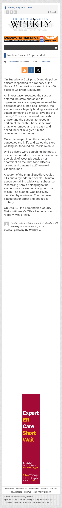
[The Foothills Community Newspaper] (31, 24)
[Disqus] (31, 273)
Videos (44, 489)
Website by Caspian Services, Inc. (39, 502)
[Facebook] (7, 12)
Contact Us (21, 489)
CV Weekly (12, 62)
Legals (27, 492)
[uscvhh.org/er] (31, 439)
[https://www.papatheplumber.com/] (31, 39)
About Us (9, 489)
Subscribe (34, 489)
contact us (8, 502)
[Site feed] (15, 12)
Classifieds (16, 492)
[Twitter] (11, 12)
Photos (53, 489)
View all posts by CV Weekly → (22, 230)
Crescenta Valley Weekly (22, 497)
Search (53, 12)
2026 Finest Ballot (42, 492)
